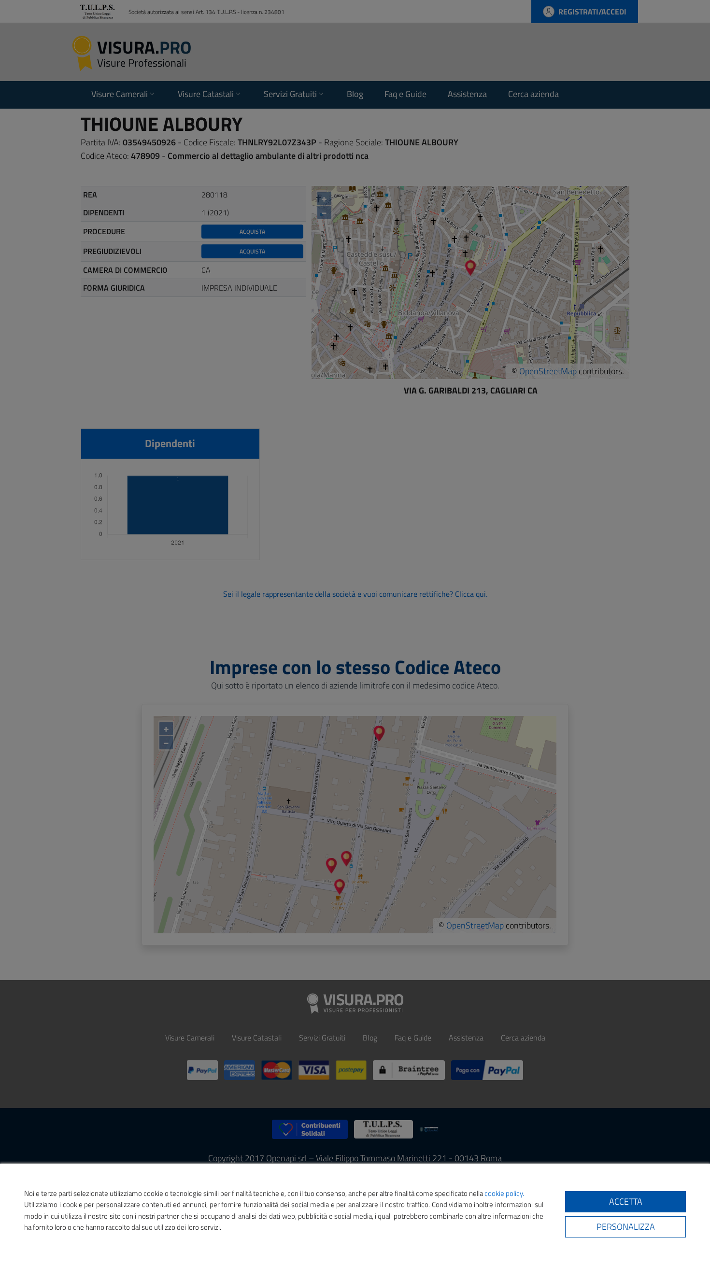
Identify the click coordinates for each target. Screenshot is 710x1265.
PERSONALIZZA (625, 1226)
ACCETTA (625, 1201)
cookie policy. (504, 1193)
